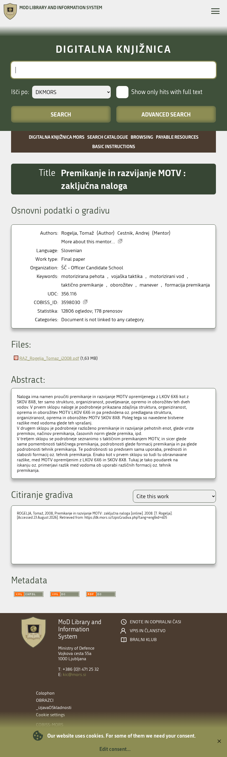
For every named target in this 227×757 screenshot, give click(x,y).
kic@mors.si (74, 674)
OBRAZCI (44, 700)
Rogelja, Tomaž (77, 233)
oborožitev (121, 285)
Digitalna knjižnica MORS (56, 137)
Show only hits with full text (166, 92)
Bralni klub (143, 639)
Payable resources (177, 137)
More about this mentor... (88, 242)
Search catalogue (107, 137)
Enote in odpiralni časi (155, 622)
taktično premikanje (82, 285)
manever (149, 285)
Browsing (142, 137)
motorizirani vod (166, 276)
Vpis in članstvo (148, 631)
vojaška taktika (127, 276)
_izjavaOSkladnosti (53, 707)
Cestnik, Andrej (133, 233)
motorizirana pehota (82, 276)
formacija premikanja (187, 285)
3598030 (70, 302)
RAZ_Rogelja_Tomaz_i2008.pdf (49, 358)
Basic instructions (113, 146)
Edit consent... (115, 749)
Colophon (45, 693)
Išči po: (20, 92)
